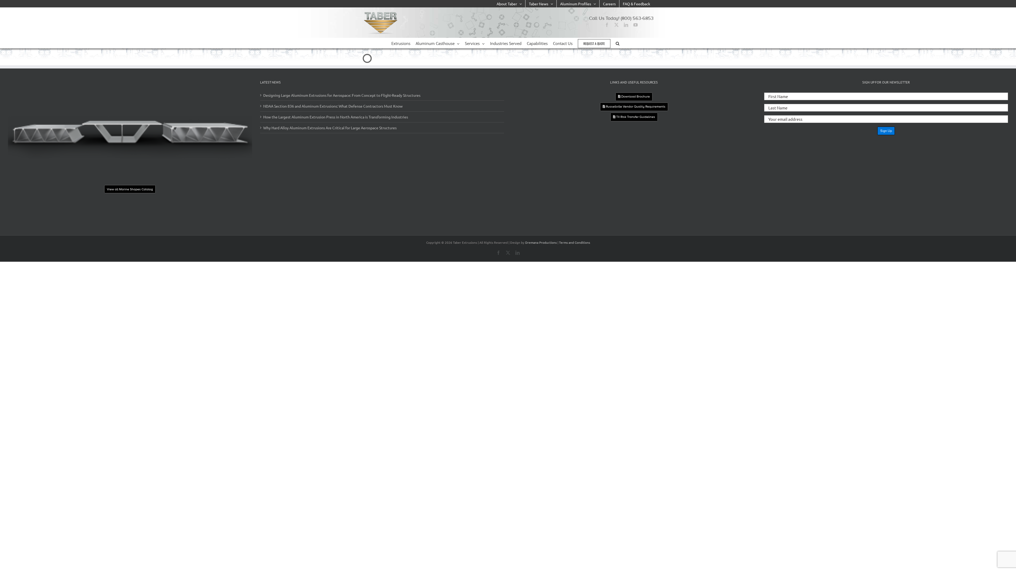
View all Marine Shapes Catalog (130, 189)
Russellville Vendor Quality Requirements (635, 106)
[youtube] (635, 25)
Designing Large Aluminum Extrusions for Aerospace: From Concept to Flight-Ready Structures (341, 95)
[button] (617, 43)
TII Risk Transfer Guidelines (635, 117)
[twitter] (616, 25)
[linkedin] (626, 25)
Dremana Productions (541, 242)
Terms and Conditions (574, 242)
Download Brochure (635, 96)
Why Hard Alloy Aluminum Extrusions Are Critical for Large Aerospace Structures (330, 127)
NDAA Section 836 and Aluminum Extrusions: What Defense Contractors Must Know (333, 106)
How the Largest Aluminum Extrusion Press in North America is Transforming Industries (335, 116)
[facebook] (607, 25)
